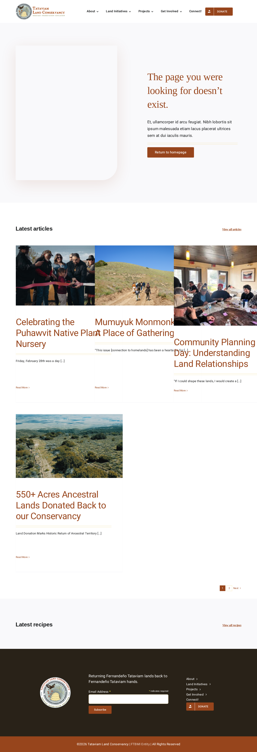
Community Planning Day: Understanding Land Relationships (214, 353)
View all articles (231, 229)
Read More (22, 387)
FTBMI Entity (140, 744)
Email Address (100, 692)
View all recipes (231, 625)
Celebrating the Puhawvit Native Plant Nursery (58, 333)
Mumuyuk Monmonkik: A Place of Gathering (139, 328)
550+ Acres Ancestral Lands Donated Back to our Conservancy (61, 505)
